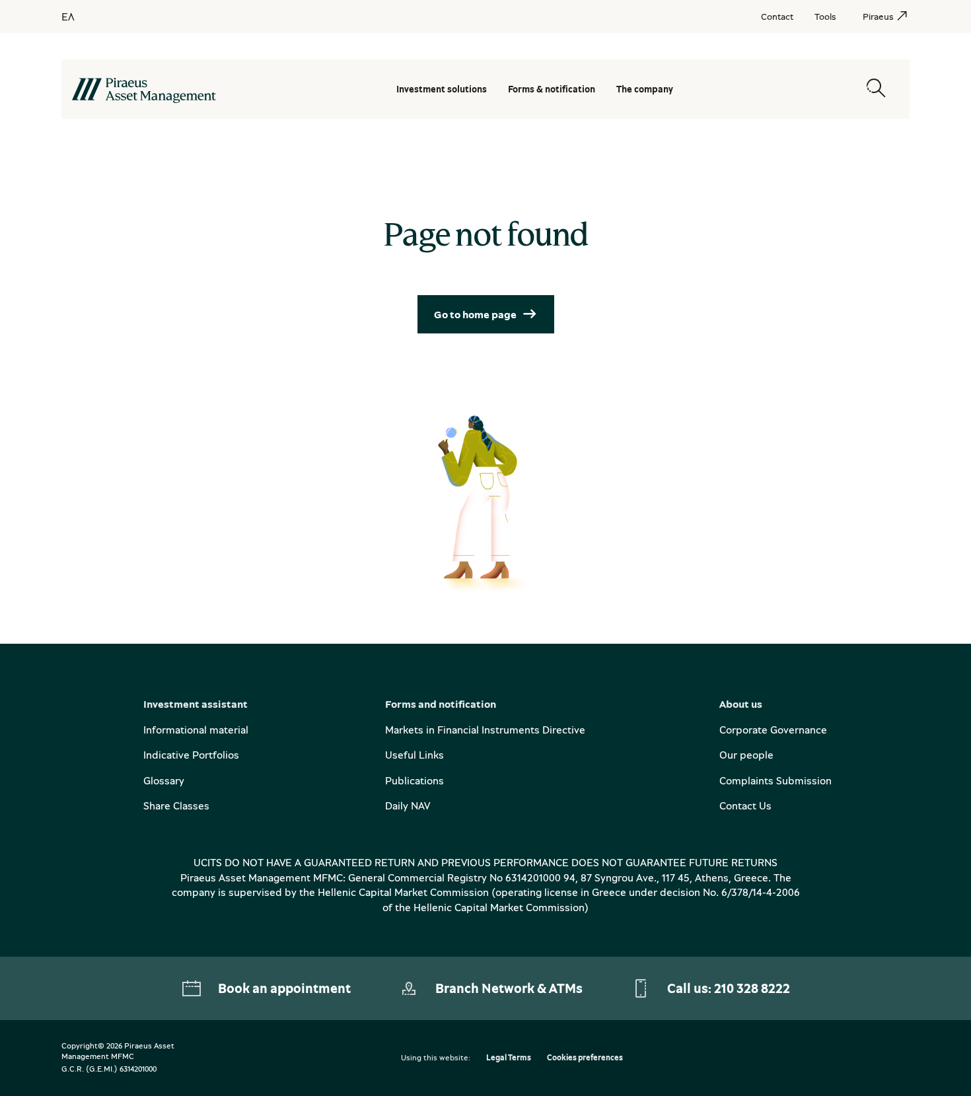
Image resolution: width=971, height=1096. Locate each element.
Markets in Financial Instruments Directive (485, 729)
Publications (414, 780)
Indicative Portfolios (191, 754)
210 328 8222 (752, 988)
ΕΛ (68, 16)
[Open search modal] (875, 88)
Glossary (163, 780)
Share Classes (176, 805)
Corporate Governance (773, 729)
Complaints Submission (775, 780)
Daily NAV (407, 805)
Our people (746, 754)
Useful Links (414, 754)
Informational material (195, 729)
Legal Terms (508, 1058)
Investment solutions (441, 89)
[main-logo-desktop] (144, 89)
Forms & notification (551, 89)
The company (644, 89)
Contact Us (745, 805)
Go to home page (475, 314)
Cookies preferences (585, 1058)
